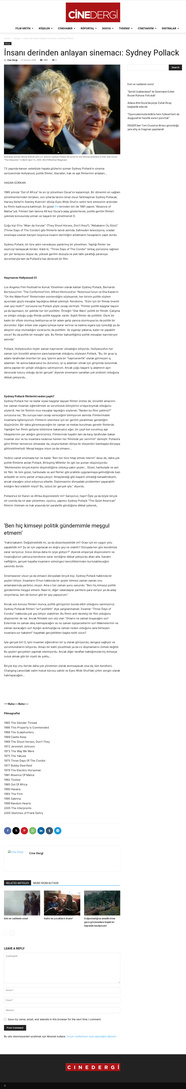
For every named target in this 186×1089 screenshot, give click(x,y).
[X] (16, 830)
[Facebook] (7, 830)
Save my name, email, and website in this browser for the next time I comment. (54, 1019)
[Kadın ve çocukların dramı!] (62, 903)
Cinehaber (65, 28)
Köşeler (44, 28)
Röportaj (87, 28)
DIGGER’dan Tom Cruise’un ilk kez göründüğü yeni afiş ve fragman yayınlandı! (153, 127)
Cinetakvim (146, 28)
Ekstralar (169, 28)
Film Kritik (23, 28)
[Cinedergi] (93, 12)
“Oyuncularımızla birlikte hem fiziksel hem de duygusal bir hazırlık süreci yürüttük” (153, 116)
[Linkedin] (41, 830)
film (57, 206)
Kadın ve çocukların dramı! (58, 918)
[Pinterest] (24, 830)
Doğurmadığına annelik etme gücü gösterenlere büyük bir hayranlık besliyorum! (99, 922)
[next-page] (12, 933)
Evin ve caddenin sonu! (16, 918)
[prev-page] (6, 933)
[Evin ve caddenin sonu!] (22, 903)
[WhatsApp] (32, 830)
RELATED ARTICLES (17, 883)
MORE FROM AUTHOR (45, 883)
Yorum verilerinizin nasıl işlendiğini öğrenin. (92, 1036)
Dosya (106, 28)
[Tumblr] (49, 830)
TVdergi (124, 28)
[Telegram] (57, 830)
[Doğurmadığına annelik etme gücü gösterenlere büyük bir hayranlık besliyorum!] (102, 903)
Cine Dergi (12, 60)
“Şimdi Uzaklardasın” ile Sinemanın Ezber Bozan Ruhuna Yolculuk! (151, 93)
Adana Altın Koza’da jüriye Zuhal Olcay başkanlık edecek (149, 104)
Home (7, 38)
